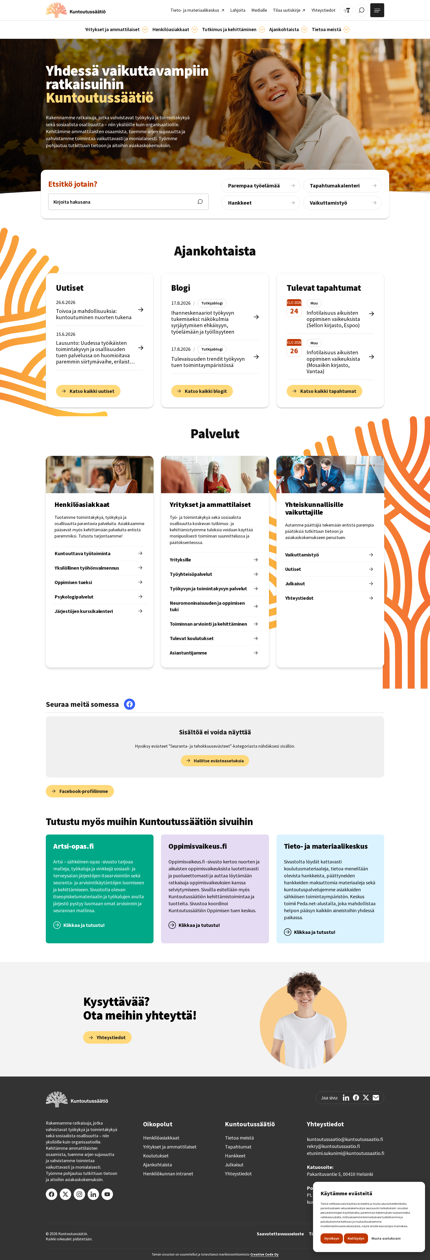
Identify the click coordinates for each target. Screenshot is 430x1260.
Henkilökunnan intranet (168, 1174)
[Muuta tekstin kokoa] (346, 10)
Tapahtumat (238, 1147)
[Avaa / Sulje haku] (361, 10)
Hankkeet (235, 1156)
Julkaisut (234, 1165)
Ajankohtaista (157, 1165)
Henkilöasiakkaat (161, 1138)
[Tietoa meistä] (346, 29)
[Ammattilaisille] (145, 29)
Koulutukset (156, 1156)
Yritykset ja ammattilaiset (170, 1147)
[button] (116, 30)
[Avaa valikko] (377, 10)
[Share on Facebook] (356, 1097)
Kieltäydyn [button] (356, 1238)
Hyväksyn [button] (331, 1238)
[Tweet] (366, 1097)
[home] (76, 10)
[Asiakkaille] (194, 29)
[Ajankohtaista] (262, 29)
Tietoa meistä (239, 1138)
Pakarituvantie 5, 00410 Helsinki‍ (340, 1174)
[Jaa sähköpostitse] (376, 1097)
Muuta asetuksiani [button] (386, 1238)
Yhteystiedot (238, 1174)
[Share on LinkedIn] (346, 1097)
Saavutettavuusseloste (280, 1234)
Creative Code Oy (264, 1254)
